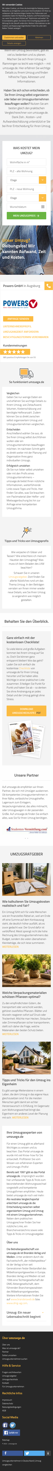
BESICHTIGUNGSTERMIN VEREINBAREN (25, 337)
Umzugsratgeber (18, 577)
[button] (12, 1453)
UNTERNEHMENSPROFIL (17, 326)
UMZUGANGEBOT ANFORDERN (21, 332)
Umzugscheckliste (10, 1379)
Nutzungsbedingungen (11, 1406)
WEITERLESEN (10, 947)
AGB (4, 1410)
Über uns (6, 1344)
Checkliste (24, 668)
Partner (5, 1351)
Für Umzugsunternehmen (13, 1386)
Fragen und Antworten (11, 1372)
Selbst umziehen (9, 1355)
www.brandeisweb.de (23, 1299)
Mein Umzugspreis (26, 216)
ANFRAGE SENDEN (18, 319)
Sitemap (5, 1439)
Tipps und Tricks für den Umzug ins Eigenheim (26, 1082)
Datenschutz (7, 1403)
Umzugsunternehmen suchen (14, 1358)
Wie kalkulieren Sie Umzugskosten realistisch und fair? (26, 903)
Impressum (7, 1399)
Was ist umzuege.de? (11, 1348)
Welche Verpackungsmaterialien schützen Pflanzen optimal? (24, 994)
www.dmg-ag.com (17, 1303)
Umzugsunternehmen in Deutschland (18, 1460)
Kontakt (5, 1382)
